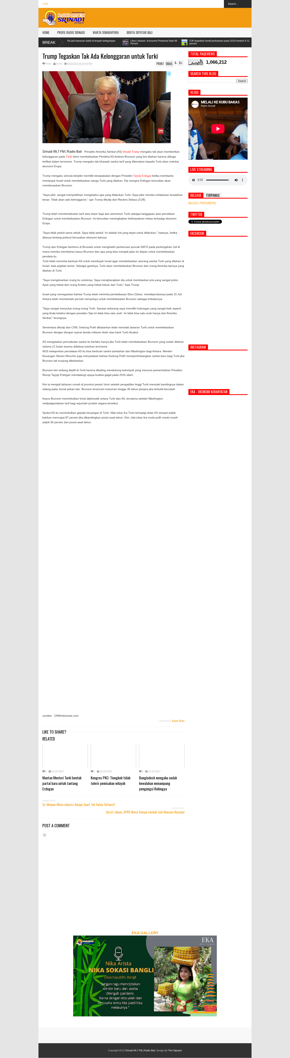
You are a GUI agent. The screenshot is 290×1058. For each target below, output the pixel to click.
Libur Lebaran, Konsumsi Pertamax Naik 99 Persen (95, 42)
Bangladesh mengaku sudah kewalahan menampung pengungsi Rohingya (158, 783)
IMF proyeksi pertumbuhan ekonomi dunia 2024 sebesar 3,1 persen (235, 42)
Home (45, 4)
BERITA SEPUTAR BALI (139, 32)
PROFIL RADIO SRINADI (71, 32)
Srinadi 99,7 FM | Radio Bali (140, 1050)
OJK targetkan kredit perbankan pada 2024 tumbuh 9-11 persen (161, 42)
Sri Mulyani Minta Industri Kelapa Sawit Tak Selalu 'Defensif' (78, 804)
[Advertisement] (180, 17)
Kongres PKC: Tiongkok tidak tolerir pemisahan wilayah (110, 780)
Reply (48, 63)
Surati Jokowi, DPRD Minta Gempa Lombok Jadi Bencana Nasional (145, 812)
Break (48, 42)
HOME (45, 32)
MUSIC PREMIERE (202, 203)
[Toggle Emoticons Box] (44, 835)
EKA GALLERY (145, 933)
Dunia (59, 63)
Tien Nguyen (175, 1050)
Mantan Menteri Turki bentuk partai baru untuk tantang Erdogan (61, 783)
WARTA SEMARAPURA (106, 32)
